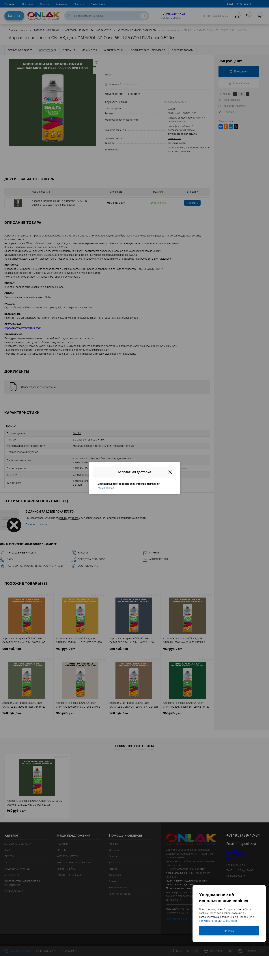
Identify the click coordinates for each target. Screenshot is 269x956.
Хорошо (229, 931)
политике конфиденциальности (218, 920)
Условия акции (106, 487)
